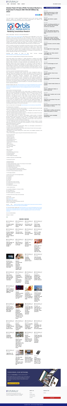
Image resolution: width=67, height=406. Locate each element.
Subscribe (52, 397)
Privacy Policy (32, 394)
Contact (31, 397)
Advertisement (32, 395)
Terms (31, 392)
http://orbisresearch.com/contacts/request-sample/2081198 (17, 54)
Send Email (11, 198)
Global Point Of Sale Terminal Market (15, 36)
